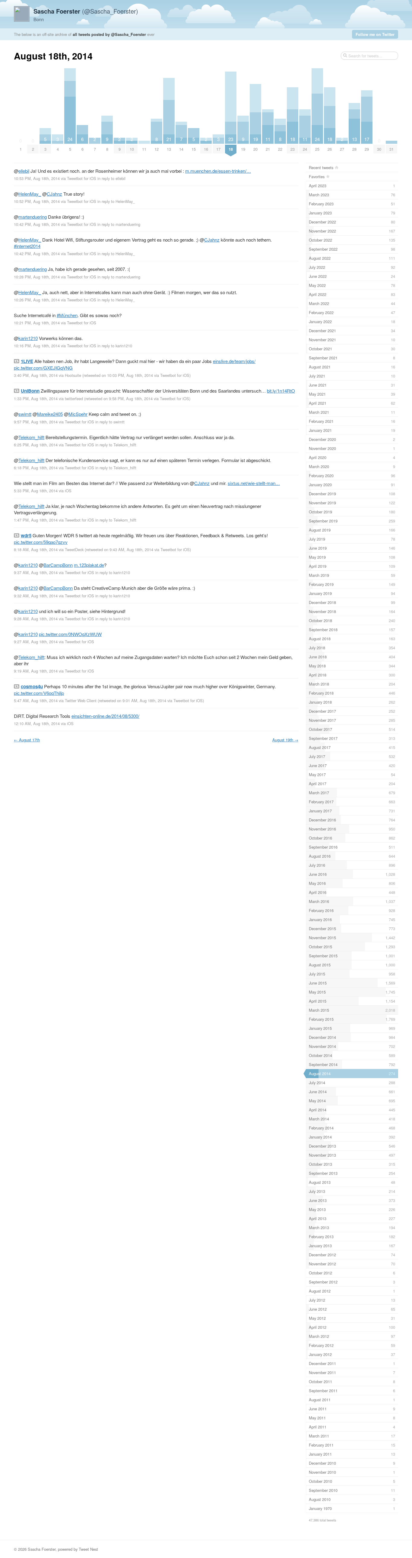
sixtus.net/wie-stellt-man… (254, 483)
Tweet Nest (88, 1549)
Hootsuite (73, 375)
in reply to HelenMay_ (116, 201)
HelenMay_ (29, 194)
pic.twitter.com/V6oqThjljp (39, 693)
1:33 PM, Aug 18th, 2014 (36, 398)
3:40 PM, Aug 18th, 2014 (36, 375)
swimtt (24, 414)
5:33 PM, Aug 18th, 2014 (36, 490)
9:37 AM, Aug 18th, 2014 (36, 572)
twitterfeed (74, 398)
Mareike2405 (50, 414)
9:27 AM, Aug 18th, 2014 (36, 641)
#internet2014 (27, 246)
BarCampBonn (58, 565)
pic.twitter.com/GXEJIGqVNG (43, 368)
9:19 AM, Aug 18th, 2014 (36, 671)
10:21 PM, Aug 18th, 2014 (37, 323)
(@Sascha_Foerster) (85, 11)
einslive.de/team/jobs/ (234, 361)
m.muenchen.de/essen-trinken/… (218, 171)
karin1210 (28, 338)
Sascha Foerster (41, 1549)
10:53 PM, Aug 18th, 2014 (37, 178)
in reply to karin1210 (114, 346)
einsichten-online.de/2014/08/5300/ (105, 716)
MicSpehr (77, 414)
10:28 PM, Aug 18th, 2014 (37, 277)
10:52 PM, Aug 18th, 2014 (37, 201)
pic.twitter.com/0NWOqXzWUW (70, 634)
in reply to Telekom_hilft (115, 445)
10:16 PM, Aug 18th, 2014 (37, 346)
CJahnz (54, 194)
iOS (68, 490)
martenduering (32, 217)
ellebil (23, 171)
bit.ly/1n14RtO (281, 390)
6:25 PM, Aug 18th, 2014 (36, 445)
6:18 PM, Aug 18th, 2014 (36, 468)
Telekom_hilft (31, 437)
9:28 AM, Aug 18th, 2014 (36, 619)
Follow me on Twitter (375, 34)
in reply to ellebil (111, 178)
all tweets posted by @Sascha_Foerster (109, 34)
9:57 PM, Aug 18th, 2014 (36, 422)
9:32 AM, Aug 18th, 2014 (36, 596)
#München (67, 315)
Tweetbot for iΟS (81, 178)
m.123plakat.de (89, 565)
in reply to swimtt (110, 422)
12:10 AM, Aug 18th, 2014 (37, 723)
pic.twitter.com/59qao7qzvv (41, 542)
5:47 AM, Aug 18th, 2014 (36, 700)
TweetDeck (74, 549)
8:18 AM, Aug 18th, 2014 (36, 549)
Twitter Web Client (81, 700)
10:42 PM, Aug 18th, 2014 (37, 224)
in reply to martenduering (118, 224)
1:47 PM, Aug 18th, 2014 (36, 520)
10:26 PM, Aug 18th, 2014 (37, 300)
